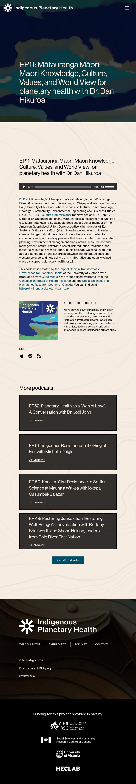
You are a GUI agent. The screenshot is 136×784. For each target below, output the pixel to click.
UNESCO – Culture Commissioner (49, 215)
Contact (101, 644)
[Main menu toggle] (127, 8)
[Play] (24, 187)
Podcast (81, 644)
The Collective (29, 644)
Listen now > (37, 420)
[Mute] (102, 187)
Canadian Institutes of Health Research (45, 280)
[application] (68, 186)
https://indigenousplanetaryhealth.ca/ (44, 288)
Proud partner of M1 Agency (35, 668)
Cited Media (50, 277)
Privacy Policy (27, 676)
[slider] (110, 186)
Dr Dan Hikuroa (29, 199)
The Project (57, 644)
